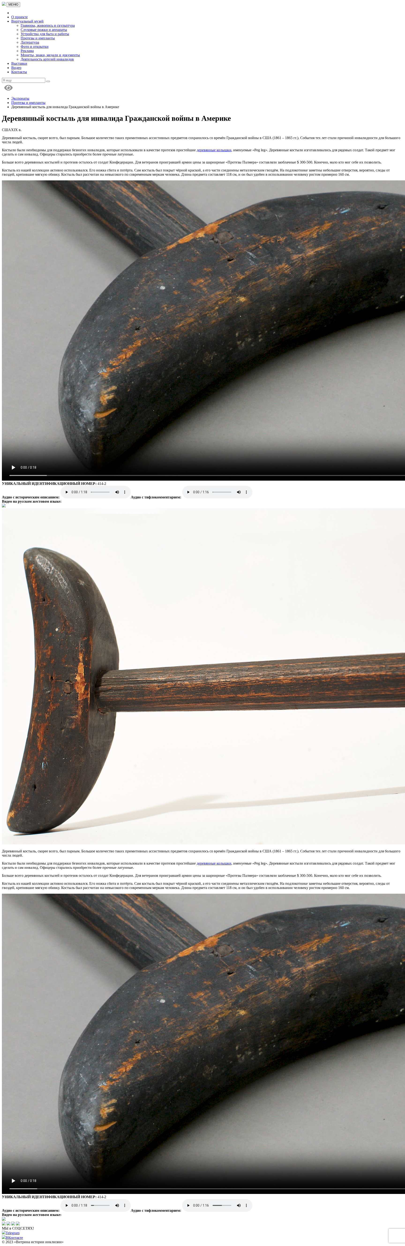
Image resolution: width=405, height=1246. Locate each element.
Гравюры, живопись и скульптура (48, 25)
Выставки (19, 63)
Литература (30, 42)
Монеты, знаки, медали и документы (50, 55)
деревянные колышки (214, 150)
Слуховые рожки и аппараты (44, 30)
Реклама (27, 51)
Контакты (19, 72)
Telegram (12, 1233)
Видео (16, 68)
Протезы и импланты (38, 38)
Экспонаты (20, 98)
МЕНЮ (13, 4)
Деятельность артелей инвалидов (47, 59)
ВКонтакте (14, 1238)
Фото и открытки (35, 47)
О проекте (19, 17)
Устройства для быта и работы (45, 34)
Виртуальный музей (27, 21)
